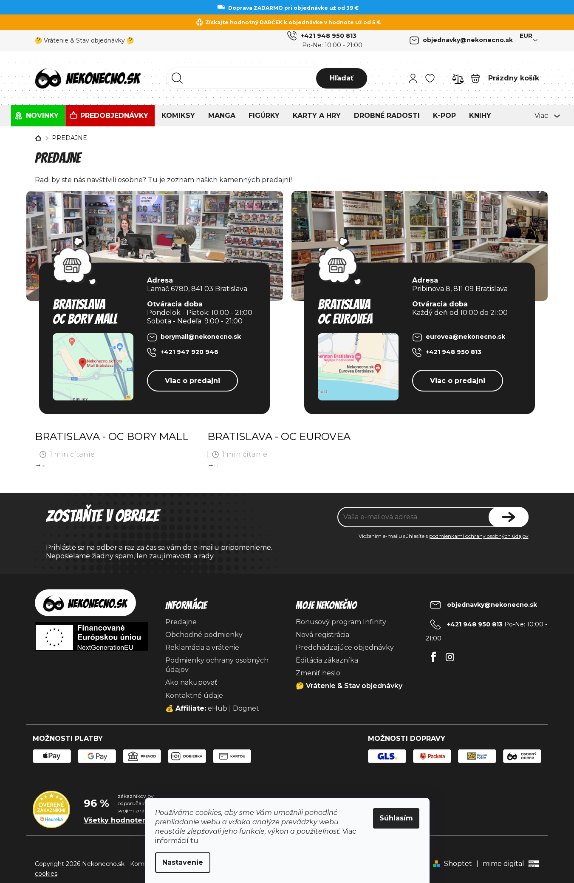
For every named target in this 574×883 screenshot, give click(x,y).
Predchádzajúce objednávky (345, 647)
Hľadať (341, 78)
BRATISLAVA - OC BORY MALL (112, 436)
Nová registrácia (322, 635)
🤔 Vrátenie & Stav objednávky (349, 686)
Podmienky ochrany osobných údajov (217, 665)
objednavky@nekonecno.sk (468, 40)
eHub (217, 708)
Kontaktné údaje (194, 696)
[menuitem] (38, 115)
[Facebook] (433, 654)
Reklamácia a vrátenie (202, 647)
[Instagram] (449, 654)
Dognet (246, 708)
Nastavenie (182, 862)
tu (194, 841)
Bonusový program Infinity (341, 622)
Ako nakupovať (191, 682)
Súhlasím (396, 818)
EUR (526, 36)
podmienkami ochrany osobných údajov (479, 536)
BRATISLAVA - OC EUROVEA (279, 436)
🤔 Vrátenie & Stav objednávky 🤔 (84, 40)
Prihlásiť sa (509, 517)
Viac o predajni (192, 381)
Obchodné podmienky (204, 635)
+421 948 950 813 (328, 36)
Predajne (181, 622)
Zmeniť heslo (318, 673)
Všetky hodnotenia (118, 820)
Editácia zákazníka (327, 660)
